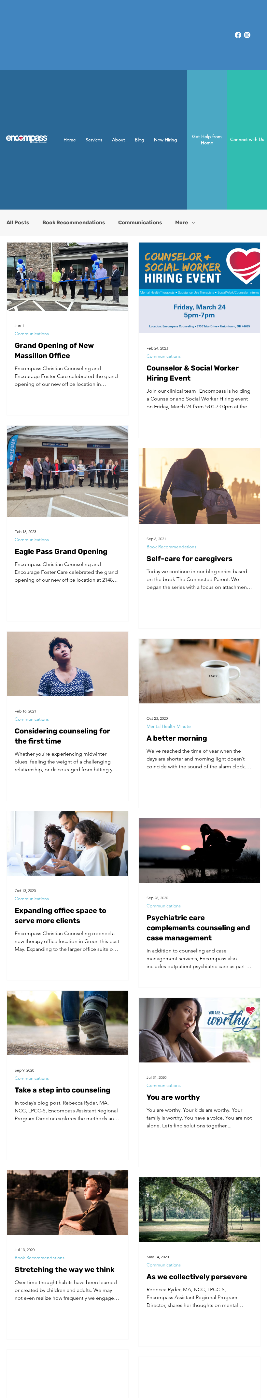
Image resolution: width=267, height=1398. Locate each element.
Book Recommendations (73, 222)
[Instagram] (247, 35)
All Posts (18, 222)
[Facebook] (238, 35)
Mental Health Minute (169, 726)
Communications (140, 222)
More (181, 222)
